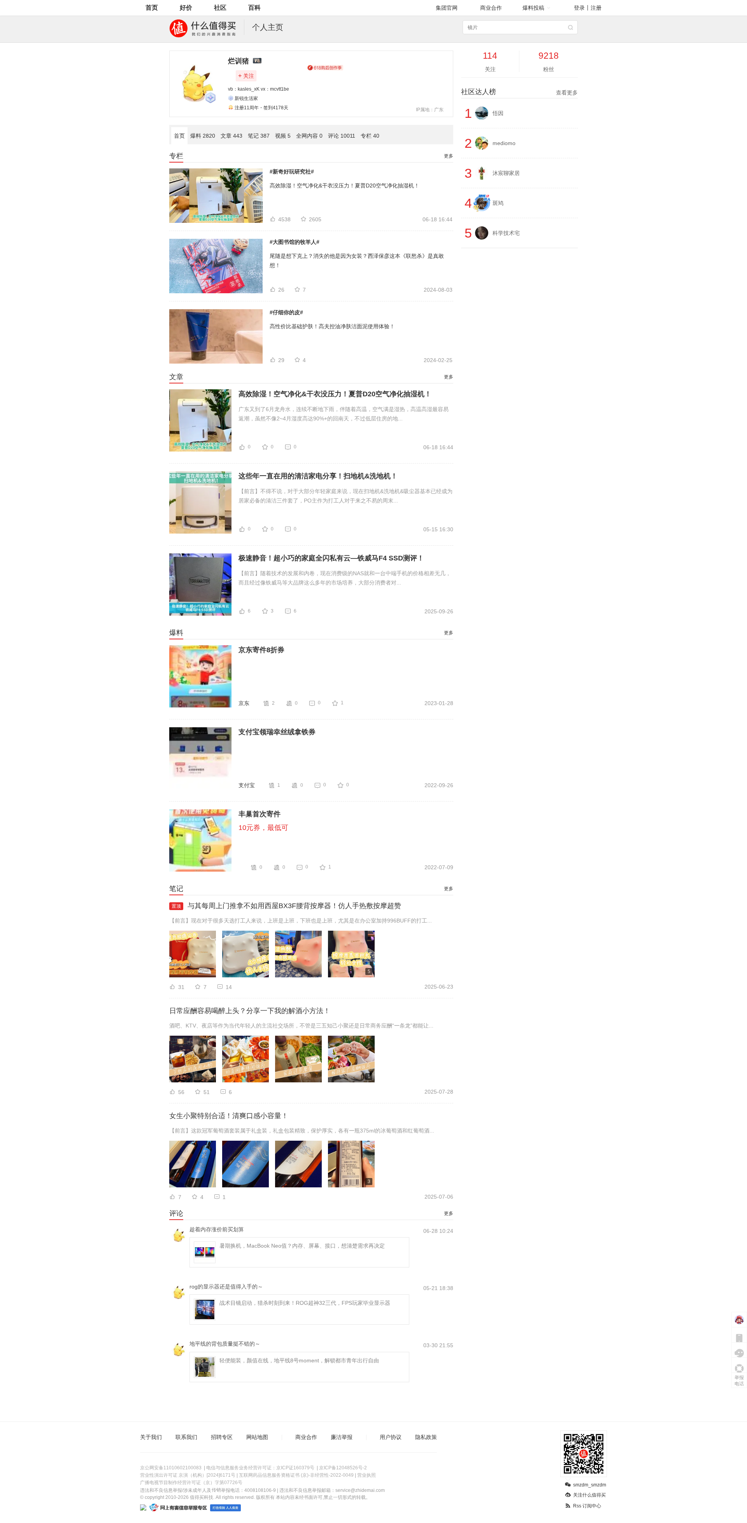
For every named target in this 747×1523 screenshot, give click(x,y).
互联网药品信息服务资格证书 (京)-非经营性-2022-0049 (296, 1475)
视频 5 (283, 136)
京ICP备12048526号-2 (343, 1467)
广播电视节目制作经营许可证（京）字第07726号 (191, 1482)
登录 (579, 8)
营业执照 (366, 1475)
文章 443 (231, 136)
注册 (596, 8)
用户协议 (391, 1437)
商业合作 (491, 8)
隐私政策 (426, 1437)
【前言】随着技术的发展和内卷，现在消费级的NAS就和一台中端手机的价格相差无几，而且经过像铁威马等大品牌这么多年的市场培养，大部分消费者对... (344, 578)
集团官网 (447, 8)
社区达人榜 (519, 92)
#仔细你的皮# (286, 312)
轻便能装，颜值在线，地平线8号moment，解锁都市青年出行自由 (299, 1360)
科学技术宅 (506, 233)
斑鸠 (498, 203)
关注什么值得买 (589, 1495)
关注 (246, 75)
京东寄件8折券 (261, 650)
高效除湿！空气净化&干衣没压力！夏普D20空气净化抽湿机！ (344, 185)
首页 (152, 7)
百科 (254, 7)
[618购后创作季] (325, 67)
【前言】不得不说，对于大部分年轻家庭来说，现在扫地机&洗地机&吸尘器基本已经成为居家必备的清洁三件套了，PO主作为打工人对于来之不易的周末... (345, 496)
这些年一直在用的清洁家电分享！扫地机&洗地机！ (318, 476)
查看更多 (567, 92)
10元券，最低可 (263, 828)
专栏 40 (370, 136)
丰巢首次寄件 (259, 814)
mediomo (504, 143)
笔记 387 (259, 136)
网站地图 (257, 1437)
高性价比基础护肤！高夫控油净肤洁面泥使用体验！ (332, 326)
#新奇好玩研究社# (292, 171)
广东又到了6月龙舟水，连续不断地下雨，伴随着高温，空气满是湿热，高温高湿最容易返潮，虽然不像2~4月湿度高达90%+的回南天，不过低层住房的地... (343, 414)
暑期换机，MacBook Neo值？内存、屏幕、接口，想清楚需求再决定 (302, 1246)
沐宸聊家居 (506, 173)
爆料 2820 (202, 136)
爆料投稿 (533, 8)
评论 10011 (341, 136)
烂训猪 (238, 61)
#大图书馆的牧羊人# (294, 242)
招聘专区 (222, 1437)
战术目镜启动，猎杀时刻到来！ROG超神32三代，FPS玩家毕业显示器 (304, 1303)
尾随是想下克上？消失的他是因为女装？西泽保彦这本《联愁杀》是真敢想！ (357, 260)
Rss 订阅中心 (587, 1506)
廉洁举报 (341, 1437)
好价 (186, 7)
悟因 (498, 113)
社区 (220, 7)
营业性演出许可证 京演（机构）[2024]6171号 (187, 1475)
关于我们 (151, 1437)
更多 (448, 156)
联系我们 (186, 1437)
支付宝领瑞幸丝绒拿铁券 (277, 732)
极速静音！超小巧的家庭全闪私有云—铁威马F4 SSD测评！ (331, 558)
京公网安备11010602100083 (171, 1467)
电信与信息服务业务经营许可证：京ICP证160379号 (260, 1467)
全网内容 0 (309, 136)
